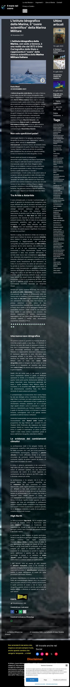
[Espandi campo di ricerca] (25, 11)
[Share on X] (16, 611)
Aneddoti (55, 155)
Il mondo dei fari (57, 185)
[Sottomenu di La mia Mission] (33, 2)
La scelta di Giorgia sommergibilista (57, 194)
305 (54, 109)
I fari (54, 183)
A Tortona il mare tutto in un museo (59, 50)
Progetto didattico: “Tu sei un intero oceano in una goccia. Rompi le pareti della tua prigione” (59, 233)
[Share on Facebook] (12, 611)
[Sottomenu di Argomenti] (43, 2)
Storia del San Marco (58, 238)
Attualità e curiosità (58, 158)
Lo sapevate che (57, 210)
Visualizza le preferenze (59, 680)
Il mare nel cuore (12, 7)
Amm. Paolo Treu (57, 147)
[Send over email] (20, 611)
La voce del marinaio (58, 204)
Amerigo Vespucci (57, 145)
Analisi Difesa (56, 153)
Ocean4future (57, 222)
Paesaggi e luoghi (58, 227)
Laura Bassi (42, 255)
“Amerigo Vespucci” (57, 272)
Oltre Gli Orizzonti (57, 224)
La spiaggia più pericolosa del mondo (58, 197)
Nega (45, 680)
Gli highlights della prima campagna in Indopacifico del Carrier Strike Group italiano (59, 178)
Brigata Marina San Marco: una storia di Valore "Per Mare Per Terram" (58, 162)
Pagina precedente (57, 102)
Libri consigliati (57, 206)
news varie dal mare (58, 220)
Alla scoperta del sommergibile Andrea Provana (58, 142)
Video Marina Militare (57, 265)
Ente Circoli (56, 169)
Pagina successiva (58, 114)
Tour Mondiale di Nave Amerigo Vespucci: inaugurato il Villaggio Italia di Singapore (58, 245)
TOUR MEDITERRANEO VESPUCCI (58, 240)
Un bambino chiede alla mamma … (57, 76)
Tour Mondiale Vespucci (59, 250)
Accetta (32, 680)
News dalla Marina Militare (58, 217)
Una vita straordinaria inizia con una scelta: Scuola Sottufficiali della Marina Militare (59, 254)
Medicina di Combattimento (57, 213)
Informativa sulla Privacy (52, 684)
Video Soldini (56, 270)
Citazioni (55, 166)
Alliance (15, 227)
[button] (66, 665)
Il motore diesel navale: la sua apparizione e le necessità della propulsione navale (58, 189)
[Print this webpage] (24, 611)
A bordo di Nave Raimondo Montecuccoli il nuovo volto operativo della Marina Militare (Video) (58, 135)
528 (59, 109)
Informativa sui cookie (40, 684)
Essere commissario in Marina (58, 171)
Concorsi (61, 166)
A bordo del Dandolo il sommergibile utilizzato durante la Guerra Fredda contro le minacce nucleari (58, 127)
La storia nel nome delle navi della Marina (58, 200)
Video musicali (57, 268)
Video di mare (57, 262)
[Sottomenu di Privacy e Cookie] (34, 6)
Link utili (55, 208)
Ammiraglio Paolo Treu (57, 150)
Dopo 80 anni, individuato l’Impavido (58, 95)
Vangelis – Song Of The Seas (58, 259)
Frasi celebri (56, 174)
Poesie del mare (57, 229)
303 (57, 107)
